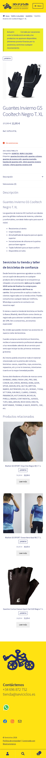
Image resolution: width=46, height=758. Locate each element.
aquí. (13, 305)
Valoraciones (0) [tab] (9, 184)
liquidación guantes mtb (12, 162)
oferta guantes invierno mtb (21, 165)
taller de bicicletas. (18, 333)
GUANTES (29, 16)
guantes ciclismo (35, 156)
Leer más (23, 481)
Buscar (23, 754)
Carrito (35, 751)
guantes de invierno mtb (12, 159)
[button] (39, 66)
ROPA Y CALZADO (17, 16)
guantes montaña (29, 159)
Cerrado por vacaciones (30, 32)
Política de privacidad (12, 740)
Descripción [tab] (8, 176)
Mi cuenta (7, 754)
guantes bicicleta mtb (19, 156)
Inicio (7, 16)
